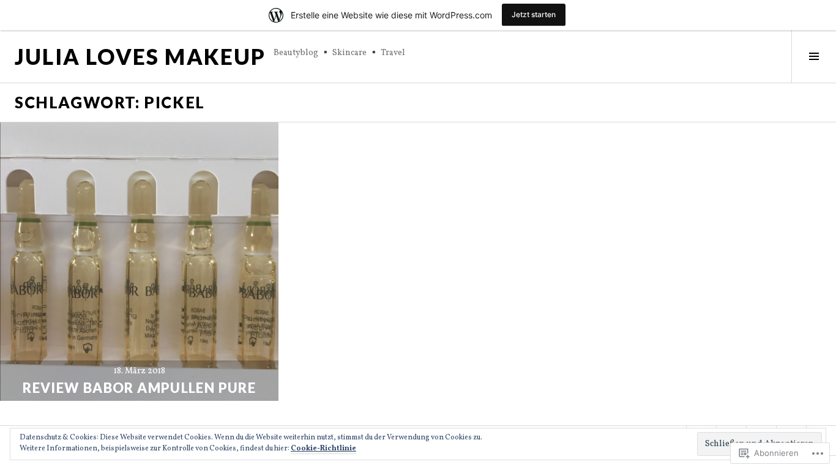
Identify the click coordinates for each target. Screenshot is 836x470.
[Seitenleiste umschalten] (813, 56)
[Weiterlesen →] (139, 261)
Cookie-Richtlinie (323, 448)
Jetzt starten (534, 14)
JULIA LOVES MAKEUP (140, 56)
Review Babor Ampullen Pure (139, 387)
